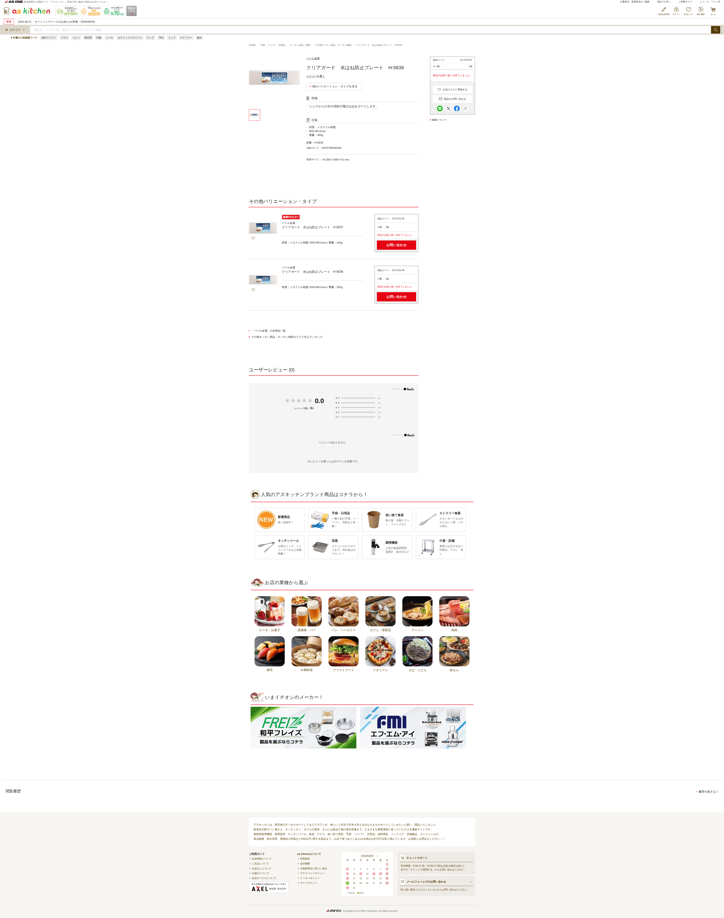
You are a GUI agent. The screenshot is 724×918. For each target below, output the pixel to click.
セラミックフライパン (130, 37)
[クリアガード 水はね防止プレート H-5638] (263, 280)
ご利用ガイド (685, 1)
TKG (161, 37)
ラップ (150, 37)
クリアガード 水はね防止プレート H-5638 (312, 271)
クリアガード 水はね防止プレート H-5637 (312, 227)
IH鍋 (98, 37)
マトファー (186, 37)
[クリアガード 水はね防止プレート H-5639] (274, 82)
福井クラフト (48, 37)
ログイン (339, 461)
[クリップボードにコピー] (465, 107)
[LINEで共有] (440, 107)
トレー (76, 37)
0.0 (319, 400)
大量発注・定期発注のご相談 (635, 1)
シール (109, 37)
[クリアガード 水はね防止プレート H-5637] (263, 228)
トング (172, 37)
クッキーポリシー (310, 878)
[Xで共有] (448, 107)
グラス (64, 37)
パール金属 (313, 58)
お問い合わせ (396, 245)
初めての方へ (664, 1)
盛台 (199, 37)
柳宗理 (88, 37)
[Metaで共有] (457, 107)
